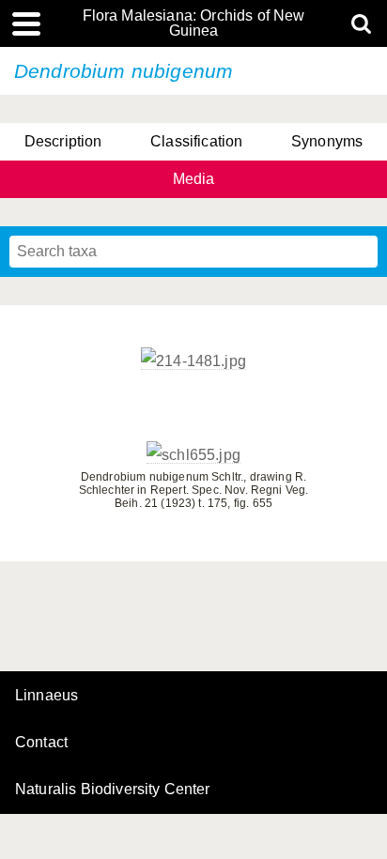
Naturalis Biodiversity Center (112, 789)
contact (41, 742)
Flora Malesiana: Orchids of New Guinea (194, 23)
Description (63, 141)
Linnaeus (46, 695)
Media (194, 179)
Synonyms (327, 141)
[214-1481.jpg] (193, 361)
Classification (196, 141)
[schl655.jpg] (193, 455)
